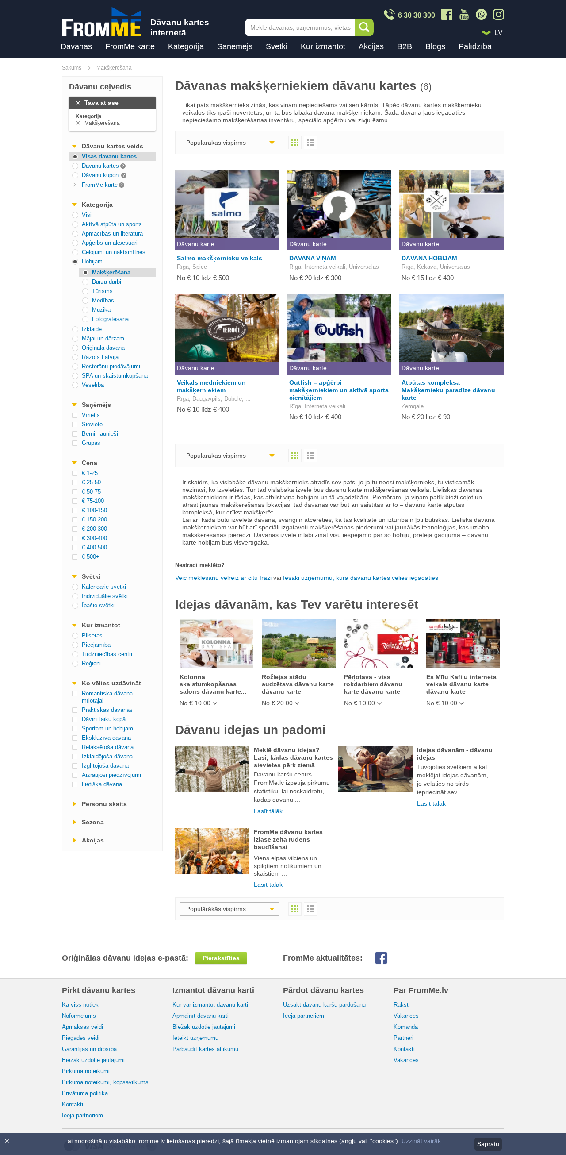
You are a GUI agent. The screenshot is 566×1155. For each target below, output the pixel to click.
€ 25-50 (91, 482)
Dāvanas (76, 46)
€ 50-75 (91, 491)
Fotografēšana (110, 319)
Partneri (403, 1038)
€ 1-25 (90, 473)
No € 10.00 (195, 703)
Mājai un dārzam (103, 338)
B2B (404, 46)
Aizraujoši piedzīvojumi (111, 775)
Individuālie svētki (105, 596)
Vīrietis (91, 415)
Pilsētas (92, 635)
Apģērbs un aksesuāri (110, 242)
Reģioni (91, 663)
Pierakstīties (221, 958)
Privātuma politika (85, 1093)
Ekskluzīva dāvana (106, 737)
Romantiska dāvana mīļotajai (107, 697)
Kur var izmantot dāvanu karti (210, 1004)
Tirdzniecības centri (107, 654)
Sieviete (92, 424)
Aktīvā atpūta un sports (112, 224)
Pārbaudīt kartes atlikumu (205, 1049)
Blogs (435, 46)
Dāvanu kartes (94, 165)
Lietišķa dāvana (102, 784)
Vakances (406, 1015)
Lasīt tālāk (268, 811)
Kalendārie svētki (104, 586)
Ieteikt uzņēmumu (195, 1038)
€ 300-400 (94, 538)
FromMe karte (130, 46)
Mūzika (101, 309)
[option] (216, 663)
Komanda (406, 1027)
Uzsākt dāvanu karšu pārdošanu (324, 1004)
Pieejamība (96, 644)
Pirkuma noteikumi (86, 1071)
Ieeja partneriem (82, 1115)
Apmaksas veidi (82, 1027)
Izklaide (92, 329)
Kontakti (72, 1104)
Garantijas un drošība (89, 1049)
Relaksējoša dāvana (108, 747)
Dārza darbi (106, 281)
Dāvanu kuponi (94, 174)
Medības (103, 300)
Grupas (91, 443)
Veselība (93, 385)
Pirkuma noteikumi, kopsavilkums (105, 1082)
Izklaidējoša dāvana (107, 756)
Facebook (388, 958)
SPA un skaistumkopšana (115, 375)
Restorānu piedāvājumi (111, 366)
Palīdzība (475, 46)
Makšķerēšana (114, 68)
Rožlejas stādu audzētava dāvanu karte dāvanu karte (298, 684)
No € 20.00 (277, 703)
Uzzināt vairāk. (422, 1140)
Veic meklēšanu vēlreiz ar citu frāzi (223, 577)
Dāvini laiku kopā (104, 719)
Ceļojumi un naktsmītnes (113, 252)
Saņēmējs (234, 46)
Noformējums (79, 1015)
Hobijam (92, 261)
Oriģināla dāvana (103, 347)
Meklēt (364, 27)
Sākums (71, 68)
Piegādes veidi (80, 1038)
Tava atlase (101, 102)
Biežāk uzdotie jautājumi (93, 1060)
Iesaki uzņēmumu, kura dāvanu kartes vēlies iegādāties (360, 577)
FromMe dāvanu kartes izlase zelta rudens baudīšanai (288, 839)
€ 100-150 (94, 510)
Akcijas (371, 46)
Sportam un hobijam (107, 728)
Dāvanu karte (195, 243)
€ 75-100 (93, 501)
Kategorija (186, 46)
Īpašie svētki (98, 605)
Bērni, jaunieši (100, 433)
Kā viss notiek (80, 1004)
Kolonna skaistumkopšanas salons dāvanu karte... (213, 684)
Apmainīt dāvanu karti (200, 1015)
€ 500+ (90, 556)
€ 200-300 (94, 528)
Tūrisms (102, 291)
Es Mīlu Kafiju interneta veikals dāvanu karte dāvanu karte (461, 684)
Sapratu (488, 1143)
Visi (87, 215)
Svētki (276, 46)
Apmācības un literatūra (112, 233)
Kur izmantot (323, 46)
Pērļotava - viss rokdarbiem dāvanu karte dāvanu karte (373, 684)
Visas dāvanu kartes (109, 156)
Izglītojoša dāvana (105, 765)
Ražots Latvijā (100, 357)
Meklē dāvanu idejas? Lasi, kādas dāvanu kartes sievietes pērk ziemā (293, 757)
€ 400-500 (94, 547)
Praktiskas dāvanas (107, 710)
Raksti (402, 1004)
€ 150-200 (94, 519)
